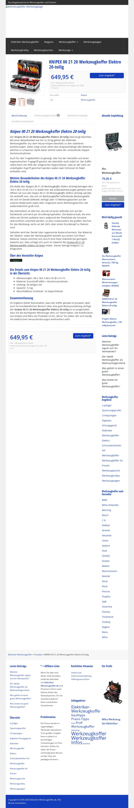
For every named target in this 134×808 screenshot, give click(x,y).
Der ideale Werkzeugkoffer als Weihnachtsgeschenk (113, 360)
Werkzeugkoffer (88, 99)
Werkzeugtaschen (43, 50)
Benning (106, 510)
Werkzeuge (65, 50)
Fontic (105, 540)
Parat (105, 581)
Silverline (107, 606)
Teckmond (107, 616)
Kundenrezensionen (23, 121)
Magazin (49, 41)
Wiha (105, 637)
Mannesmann (109, 571)
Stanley (106, 611)
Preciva (106, 591)
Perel (105, 586)
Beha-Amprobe (110, 505)
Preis (73, 723)
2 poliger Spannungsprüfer (111, 408)
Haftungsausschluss (80, 679)
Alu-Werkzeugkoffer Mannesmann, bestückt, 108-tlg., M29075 (112, 171)
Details (113, 198)
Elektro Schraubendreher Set (111, 445)
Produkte (38, 654)
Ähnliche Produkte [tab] (77, 115)
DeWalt (106, 525)
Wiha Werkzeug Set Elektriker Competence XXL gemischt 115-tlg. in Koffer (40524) (112, 721)
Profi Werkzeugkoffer (82, 725)
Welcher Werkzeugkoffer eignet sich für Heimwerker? (110, 346)
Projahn (106, 596)
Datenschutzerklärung (81, 675)
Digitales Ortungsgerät (109, 423)
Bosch (105, 515)
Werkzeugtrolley (20, 50)
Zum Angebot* (107, 75)
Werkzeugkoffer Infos (88, 740)
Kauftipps (78, 715)
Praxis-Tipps (80, 719)
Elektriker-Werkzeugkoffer (20, 654)
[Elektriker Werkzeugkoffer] (67, 21)
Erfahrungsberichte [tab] (46, 115)
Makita (105, 566)
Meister (106, 576)
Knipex (84, 95)
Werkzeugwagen (92, 41)
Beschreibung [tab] (19, 115)
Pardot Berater (78, 682)
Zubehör (86, 743)
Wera (105, 632)
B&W (104, 499)
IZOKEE (106, 555)
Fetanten (107, 535)
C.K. (104, 520)
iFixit (104, 550)
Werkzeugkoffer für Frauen (112, 463)
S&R (104, 601)
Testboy (106, 621)
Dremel (106, 530)
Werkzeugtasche (111, 470)
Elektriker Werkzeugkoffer (25, 41)
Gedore (106, 545)
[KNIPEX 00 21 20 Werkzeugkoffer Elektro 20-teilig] (26, 77)
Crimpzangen (109, 415)
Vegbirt (106, 627)
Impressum (76, 672)
